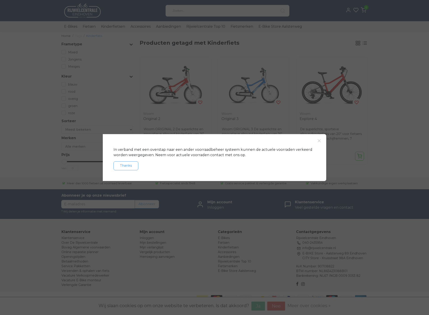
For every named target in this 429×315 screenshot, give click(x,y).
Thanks (126, 166)
